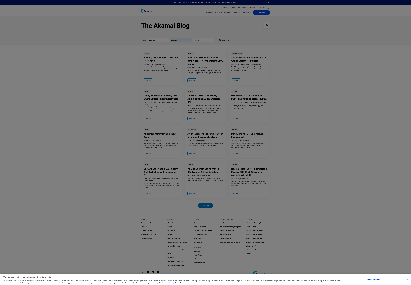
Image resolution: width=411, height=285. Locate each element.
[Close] (407, 279)
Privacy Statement (175, 283)
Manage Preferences (373, 279)
